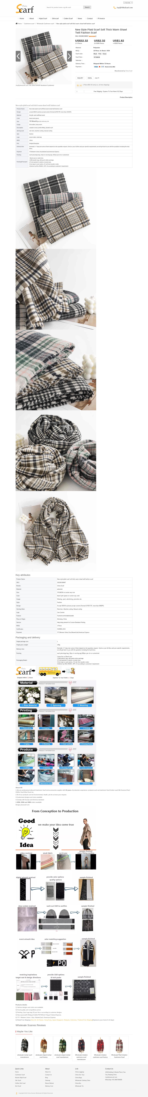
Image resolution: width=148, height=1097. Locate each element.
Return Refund (49, 1083)
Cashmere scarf (29, 23)
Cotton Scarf (68, 18)
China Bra (78, 1083)
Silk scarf (55, 18)
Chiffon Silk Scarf (20, 1083)
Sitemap (47, 1080)
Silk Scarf (18, 1080)
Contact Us (48, 1075)
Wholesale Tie (79, 1086)
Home (22, 18)
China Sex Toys (79, 1075)
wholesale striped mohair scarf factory (44, 1056)
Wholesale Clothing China (82, 1080)
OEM (108, 50)
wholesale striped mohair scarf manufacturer (62, 1056)
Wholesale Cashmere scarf (45, 23)
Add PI (97, 78)
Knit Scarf (18, 1086)
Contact (90, 18)
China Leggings (79, 1072)
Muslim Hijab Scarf (20, 1077)
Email (90, 78)
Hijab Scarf (43, 18)
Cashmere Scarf (20, 1075)
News (80, 18)
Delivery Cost (49, 1086)
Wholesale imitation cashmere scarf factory (100, 1056)
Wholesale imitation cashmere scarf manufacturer (81, 1057)
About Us (48, 1072)
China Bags (78, 1077)
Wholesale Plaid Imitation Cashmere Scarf (119, 1056)
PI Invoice (101, 18)
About (31, 18)
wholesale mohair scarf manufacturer (24, 1056)
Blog (46, 1077)
